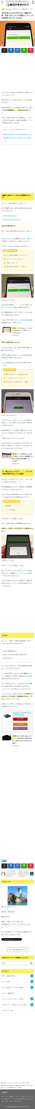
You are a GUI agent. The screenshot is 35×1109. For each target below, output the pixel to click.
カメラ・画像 (8, 993)
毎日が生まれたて (14, 1106)
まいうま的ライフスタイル (12, 987)
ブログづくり (7, 1010)
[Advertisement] (17, 71)
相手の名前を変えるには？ (12, 219)
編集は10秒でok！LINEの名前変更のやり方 (18, 134)
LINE (3, 9)
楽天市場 (19, 719)
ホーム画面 (9, 255)
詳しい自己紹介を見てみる (17, 949)
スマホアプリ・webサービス (14, 1004)
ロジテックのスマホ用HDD (10, 694)
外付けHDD (27, 676)
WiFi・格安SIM (8, 976)
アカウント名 (10, 238)
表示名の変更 (5, 443)
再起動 (30, 573)
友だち (3, 362)
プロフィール (10, 420)
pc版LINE (4, 304)
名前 (10, 203)
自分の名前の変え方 (10, 216)
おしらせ (6, 981)
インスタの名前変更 (23, 320)
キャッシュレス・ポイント (12, 999)
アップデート (20, 573)
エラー (26, 570)
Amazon (19, 724)
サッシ (9, 95)
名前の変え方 (5, 479)
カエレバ (20, 716)
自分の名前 (5, 347)
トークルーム (20, 420)
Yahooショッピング (20, 728)
